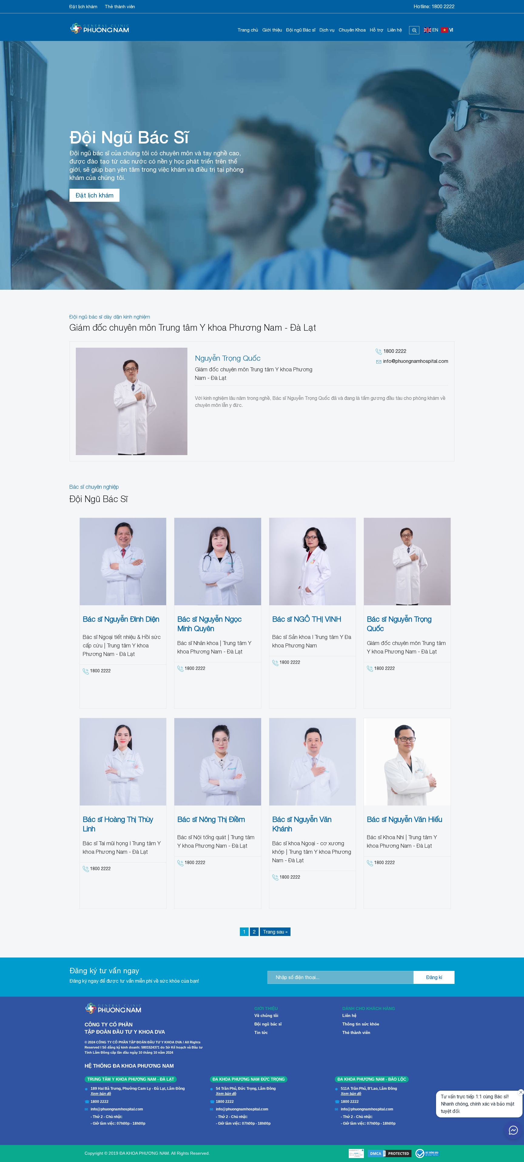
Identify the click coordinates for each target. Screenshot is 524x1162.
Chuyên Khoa (352, 29)
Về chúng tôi (266, 1015)
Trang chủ (247, 29)
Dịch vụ (327, 29)
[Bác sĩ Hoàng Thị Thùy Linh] (123, 762)
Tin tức (261, 1032)
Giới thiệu (272, 29)
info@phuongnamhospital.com (415, 361)
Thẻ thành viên (120, 6)
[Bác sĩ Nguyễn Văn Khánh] (312, 762)
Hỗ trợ (376, 29)
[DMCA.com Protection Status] (389, 1153)
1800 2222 (443, 6)
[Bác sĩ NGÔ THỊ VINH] (312, 561)
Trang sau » (275, 931)
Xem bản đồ (101, 1094)
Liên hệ (395, 29)
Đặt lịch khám (83, 6)
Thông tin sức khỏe (360, 1024)
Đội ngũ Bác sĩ (300, 29)
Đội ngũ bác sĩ (268, 1024)
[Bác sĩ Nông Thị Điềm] (217, 762)
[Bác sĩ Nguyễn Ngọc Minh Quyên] (217, 561)
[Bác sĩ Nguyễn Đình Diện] (123, 561)
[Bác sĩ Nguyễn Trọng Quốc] (407, 561)
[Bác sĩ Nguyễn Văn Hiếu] (407, 762)
